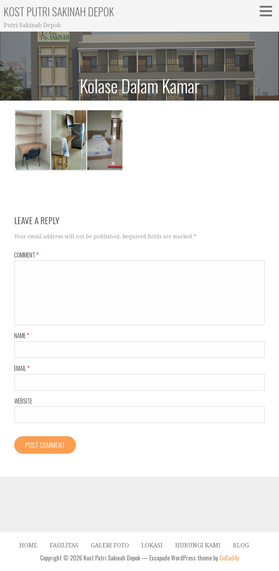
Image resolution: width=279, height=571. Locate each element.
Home (28, 545)
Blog (241, 545)
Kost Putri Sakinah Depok (59, 11)
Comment (26, 255)
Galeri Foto (110, 545)
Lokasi (152, 545)
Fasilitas (64, 545)
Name (21, 335)
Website (23, 401)
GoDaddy (229, 558)
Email (21, 368)
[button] (268, 10)
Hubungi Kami (198, 545)
